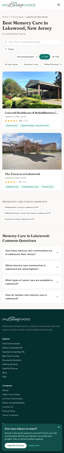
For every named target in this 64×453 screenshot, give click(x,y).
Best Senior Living (10, 356)
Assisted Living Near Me (13, 352)
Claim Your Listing (11, 394)
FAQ (4, 377)
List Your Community (12, 398)
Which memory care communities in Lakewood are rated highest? (25, 267)
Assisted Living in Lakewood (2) (19, 219)
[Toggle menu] (59, 5)
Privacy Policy (8, 411)
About (5, 390)
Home (5, 17)
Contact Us (7, 407)
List (46, 56)
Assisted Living (31, 64)
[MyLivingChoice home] (19, 5)
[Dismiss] (59, 427)
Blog (4, 372)
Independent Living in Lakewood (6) (21, 207)
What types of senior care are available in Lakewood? (29, 282)
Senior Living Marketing (13, 403)
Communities (17, 17)
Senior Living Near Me (12, 348)
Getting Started (10, 364)
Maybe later (33, 445)
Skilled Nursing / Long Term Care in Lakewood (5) (27, 213)
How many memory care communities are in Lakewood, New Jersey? (28, 252)
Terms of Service (10, 415)
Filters (11, 49)
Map (57, 56)
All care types (11, 64)
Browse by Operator (12, 360)
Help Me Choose (10, 368)
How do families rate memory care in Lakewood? (26, 297)
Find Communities (11, 343)
